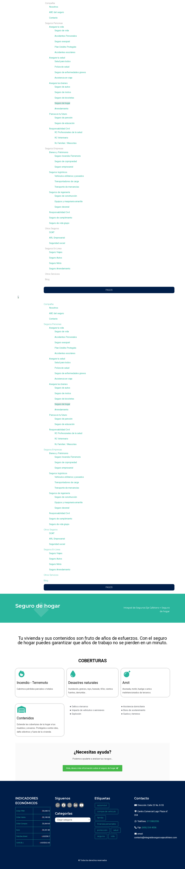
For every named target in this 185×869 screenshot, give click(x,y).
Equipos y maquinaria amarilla (68, 201)
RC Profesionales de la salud (68, 132)
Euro (18, 830)
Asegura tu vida (56, 27)
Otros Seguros (52, 228)
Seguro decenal (62, 207)
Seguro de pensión (63, 117)
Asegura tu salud (57, 57)
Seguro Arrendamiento (59, 268)
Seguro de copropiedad (66, 161)
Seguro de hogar (62, 103)
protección (102, 830)
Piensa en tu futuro (58, 114)
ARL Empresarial (57, 237)
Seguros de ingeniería (59, 192)
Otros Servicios (52, 274)
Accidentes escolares (65, 52)
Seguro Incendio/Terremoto (68, 156)
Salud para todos (63, 61)
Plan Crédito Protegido (65, 47)
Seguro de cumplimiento (60, 217)
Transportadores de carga (67, 181)
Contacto (53, 18)
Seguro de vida (62, 30)
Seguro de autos (62, 87)
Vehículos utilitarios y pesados (69, 176)
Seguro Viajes (55, 252)
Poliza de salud (62, 67)
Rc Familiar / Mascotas (66, 143)
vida (113, 836)
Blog (47, 279)
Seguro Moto (55, 263)
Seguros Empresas (54, 148)
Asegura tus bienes (58, 83)
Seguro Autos (55, 257)
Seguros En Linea (53, 248)
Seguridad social (57, 243)
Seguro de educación (64, 123)
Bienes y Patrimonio (58, 152)
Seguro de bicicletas (64, 97)
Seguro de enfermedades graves (70, 72)
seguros (101, 836)
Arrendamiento (61, 108)
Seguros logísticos (58, 172)
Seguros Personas (54, 23)
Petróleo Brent (21, 836)
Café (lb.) (20, 843)
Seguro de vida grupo (59, 223)
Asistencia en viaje (63, 77)
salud (115, 830)
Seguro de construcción (66, 196)
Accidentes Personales (66, 36)
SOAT (51, 232)
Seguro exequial (62, 41)
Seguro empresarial (64, 167)
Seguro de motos (63, 92)
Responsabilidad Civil (59, 128)
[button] (106, 300)
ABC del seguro (56, 12)
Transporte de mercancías (67, 187)
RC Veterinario (61, 137)
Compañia (50, 3)
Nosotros (53, 7)
